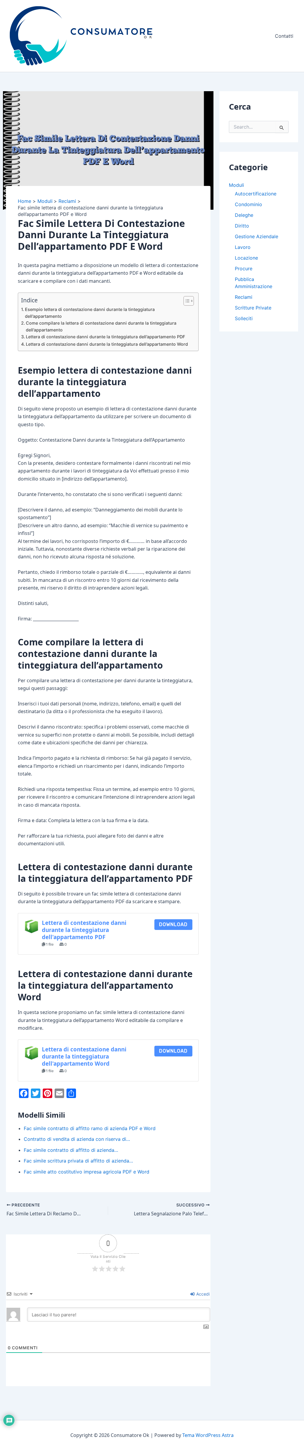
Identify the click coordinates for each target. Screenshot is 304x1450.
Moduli (236, 185)
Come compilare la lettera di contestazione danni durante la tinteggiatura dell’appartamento (101, 326)
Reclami (243, 297)
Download (173, 924)
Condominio (248, 204)
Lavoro (243, 247)
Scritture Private (253, 308)
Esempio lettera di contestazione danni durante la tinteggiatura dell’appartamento (90, 313)
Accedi (202, 1293)
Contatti (284, 36)
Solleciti (244, 318)
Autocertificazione (255, 194)
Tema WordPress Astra (208, 1435)
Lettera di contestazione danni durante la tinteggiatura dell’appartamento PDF (105, 336)
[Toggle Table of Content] (185, 301)
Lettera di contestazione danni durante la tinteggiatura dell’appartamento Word (107, 344)
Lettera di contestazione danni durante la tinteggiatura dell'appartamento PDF (84, 930)
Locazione (246, 258)
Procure (243, 268)
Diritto (242, 226)
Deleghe (244, 215)
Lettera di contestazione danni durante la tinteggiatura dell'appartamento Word (84, 1056)
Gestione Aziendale (256, 236)
